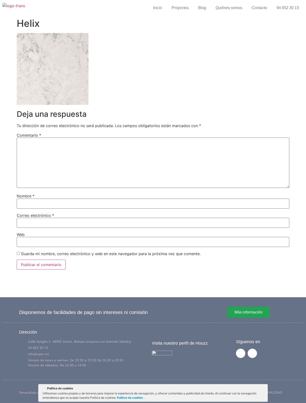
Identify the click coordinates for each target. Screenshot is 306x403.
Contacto (259, 8)
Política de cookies (130, 397)
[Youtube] (252, 353)
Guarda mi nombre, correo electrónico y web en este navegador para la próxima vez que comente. (111, 254)
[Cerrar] (264, 389)
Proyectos (180, 8)
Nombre (25, 196)
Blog (202, 8)
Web (21, 234)
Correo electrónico (35, 215)
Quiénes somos (229, 8)
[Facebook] (240, 353)
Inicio (157, 8)
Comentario (29, 135)
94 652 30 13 (288, 8)
